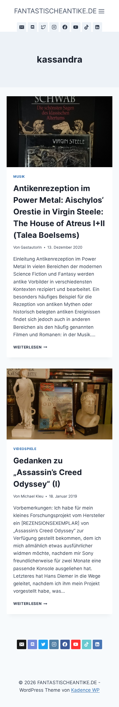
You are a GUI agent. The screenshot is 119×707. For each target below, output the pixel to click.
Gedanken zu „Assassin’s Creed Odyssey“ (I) (47, 472)
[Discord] (32, 27)
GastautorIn (31, 247)
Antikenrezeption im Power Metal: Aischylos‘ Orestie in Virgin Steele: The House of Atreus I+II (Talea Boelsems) (59, 212)
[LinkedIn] (97, 27)
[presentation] (59, 131)
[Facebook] (65, 27)
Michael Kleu (32, 496)
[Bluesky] (43, 27)
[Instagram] (54, 27)
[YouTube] (76, 27)
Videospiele (25, 449)
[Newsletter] (21, 27)
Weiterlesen (30, 347)
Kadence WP (85, 690)
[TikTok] (86, 27)
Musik (19, 176)
